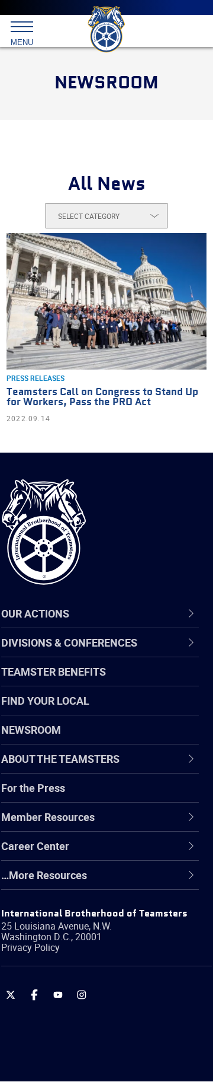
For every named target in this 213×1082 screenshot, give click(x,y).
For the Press (33, 788)
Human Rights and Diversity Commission (95, 910)
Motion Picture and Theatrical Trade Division (114, 967)
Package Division (69, 996)
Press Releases (35, 378)
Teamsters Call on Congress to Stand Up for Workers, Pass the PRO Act (102, 397)
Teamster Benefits (53, 671)
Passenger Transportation (90, 1024)
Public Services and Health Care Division (104, 1052)
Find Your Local (45, 700)
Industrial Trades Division (88, 939)
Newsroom (31, 730)
